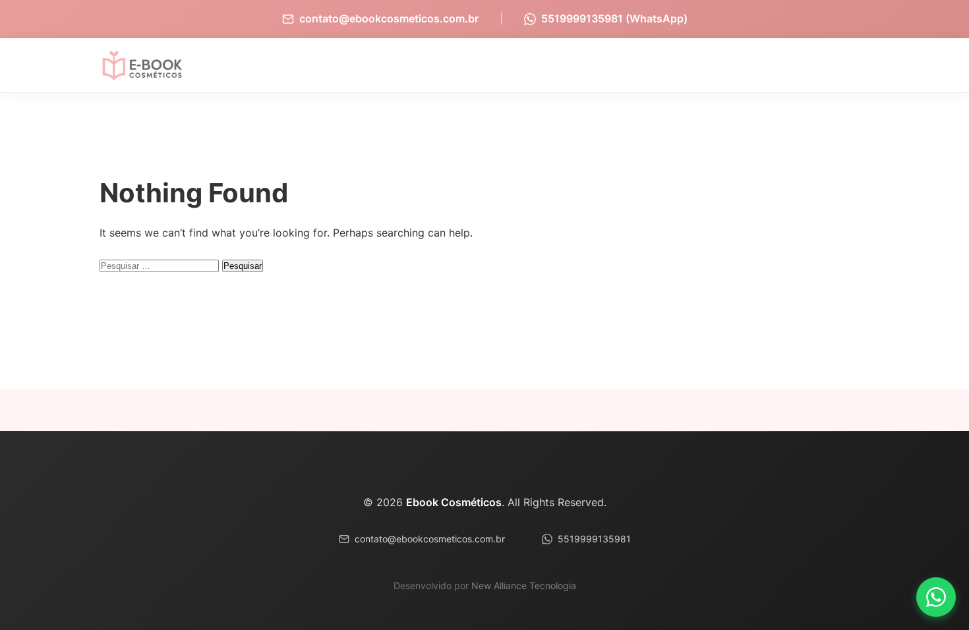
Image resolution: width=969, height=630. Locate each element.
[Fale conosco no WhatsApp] (936, 597)
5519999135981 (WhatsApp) (614, 18)
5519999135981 (594, 538)
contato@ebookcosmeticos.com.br (389, 18)
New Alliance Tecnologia (523, 585)
